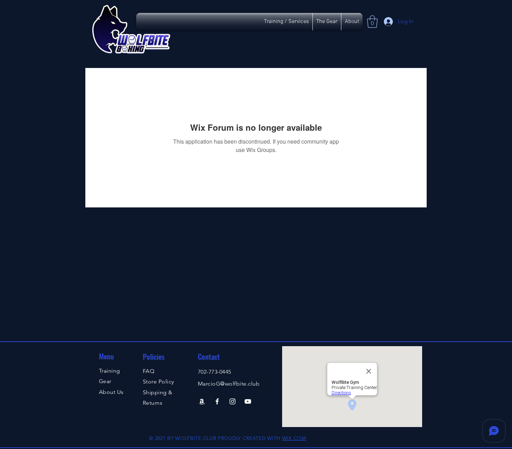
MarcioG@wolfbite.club (228, 383)
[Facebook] (217, 401)
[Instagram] (232, 401)
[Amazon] (202, 401)
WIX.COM (294, 438)
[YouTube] (248, 401)
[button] (372, 21)
